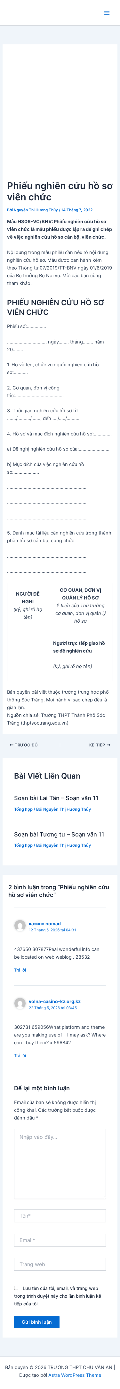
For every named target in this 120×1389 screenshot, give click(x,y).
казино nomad (45, 923)
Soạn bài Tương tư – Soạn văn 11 (59, 834)
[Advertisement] (60, 115)
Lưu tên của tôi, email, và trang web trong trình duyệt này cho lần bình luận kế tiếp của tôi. (57, 1295)
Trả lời (20, 970)
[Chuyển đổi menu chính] (107, 13)
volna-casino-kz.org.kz (55, 1001)
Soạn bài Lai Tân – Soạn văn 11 (56, 797)
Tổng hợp (23, 809)
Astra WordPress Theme (74, 1375)
